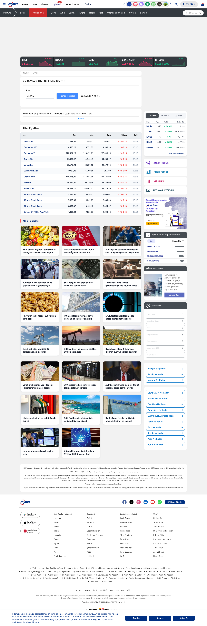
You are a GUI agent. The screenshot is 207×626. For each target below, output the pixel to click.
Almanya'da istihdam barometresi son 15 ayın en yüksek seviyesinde (122, 251)
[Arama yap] (176, 4)
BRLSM (149, 126)
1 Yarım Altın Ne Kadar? (132, 575)
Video (56, 552)
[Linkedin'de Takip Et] (145, 502)
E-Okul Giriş (158, 535)
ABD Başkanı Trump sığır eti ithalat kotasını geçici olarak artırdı (122, 386)
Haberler (57, 518)
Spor (56, 547)
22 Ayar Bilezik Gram (33, 206)
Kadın (56, 531)
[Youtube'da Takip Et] (153, 502)
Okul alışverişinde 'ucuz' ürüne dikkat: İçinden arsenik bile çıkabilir (79, 251)
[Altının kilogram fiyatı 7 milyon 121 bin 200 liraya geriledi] (81, 437)
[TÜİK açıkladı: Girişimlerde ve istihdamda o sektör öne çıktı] (81, 302)
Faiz (101, 12)
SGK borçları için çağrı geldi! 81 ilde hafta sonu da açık (79, 284)
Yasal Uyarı (120, 590)
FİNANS (7, 12)
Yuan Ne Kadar (155, 438)
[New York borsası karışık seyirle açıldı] (40, 437)
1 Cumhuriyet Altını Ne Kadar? (160, 575)
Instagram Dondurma (162, 539)
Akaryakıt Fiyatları (156, 368)
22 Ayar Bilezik (85, 575)
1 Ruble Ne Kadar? (70, 578)
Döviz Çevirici (157, 305)
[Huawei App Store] (30, 531)
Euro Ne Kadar (155, 427)
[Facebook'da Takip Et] (124, 502)
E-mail (89, 543)
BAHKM (149, 147)
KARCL (149, 137)
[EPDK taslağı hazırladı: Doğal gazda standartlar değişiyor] (122, 302)
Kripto (82, 12)
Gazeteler (91, 539)
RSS (128, 590)
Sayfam (143, 12)
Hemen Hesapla (67, 95)
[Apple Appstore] (30, 523)
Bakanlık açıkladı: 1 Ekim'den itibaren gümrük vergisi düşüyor (121, 350)
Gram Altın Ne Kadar (158, 398)
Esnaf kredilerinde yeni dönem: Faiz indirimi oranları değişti (38, 386)
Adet (28, 90)
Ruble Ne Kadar (155, 444)
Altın (62, 12)
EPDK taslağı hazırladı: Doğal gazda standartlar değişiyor (119, 317)
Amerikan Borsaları (116, 12)
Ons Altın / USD (30, 147)
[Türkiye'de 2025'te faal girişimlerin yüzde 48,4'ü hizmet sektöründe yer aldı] (122, 269)
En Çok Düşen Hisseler (92, 578)
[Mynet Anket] (129, 4)
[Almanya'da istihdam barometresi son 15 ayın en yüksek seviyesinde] (122, 236)
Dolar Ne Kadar (155, 421)
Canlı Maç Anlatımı (95, 535)
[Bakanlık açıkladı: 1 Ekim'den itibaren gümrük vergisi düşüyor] (122, 335)
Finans (56, 522)
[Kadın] (166, 4)
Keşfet (122, 556)
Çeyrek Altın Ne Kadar (158, 392)
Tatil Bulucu (158, 526)
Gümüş (72, 12)
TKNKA (149, 131)
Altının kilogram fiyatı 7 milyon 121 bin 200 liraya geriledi (79, 452)
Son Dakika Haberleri (63, 514)
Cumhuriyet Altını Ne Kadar (161, 415)
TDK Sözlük (158, 547)
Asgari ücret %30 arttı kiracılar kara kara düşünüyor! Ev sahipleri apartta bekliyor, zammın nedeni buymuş (125, 568)
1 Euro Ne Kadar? (50, 578)
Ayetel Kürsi (158, 552)
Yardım (87, 590)
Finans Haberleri (116, 571)
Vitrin (89, 526)
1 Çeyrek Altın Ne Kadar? (107, 575)
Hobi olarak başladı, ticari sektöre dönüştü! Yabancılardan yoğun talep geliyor (39, 251)
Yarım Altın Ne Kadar (158, 410)
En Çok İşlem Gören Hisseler (141, 578)
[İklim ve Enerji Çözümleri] (159, 4)
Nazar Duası (158, 556)
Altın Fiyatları (126, 535)
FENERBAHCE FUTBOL (155, 256)
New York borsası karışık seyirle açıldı (38, 452)
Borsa (22, 12)
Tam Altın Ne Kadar (157, 404)
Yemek (56, 526)
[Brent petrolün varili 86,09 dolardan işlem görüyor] (40, 335)
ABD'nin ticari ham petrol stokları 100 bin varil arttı (80, 350)
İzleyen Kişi (176, 241)
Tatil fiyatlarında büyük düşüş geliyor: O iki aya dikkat (78, 419)
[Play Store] (30, 515)
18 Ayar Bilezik (68, 575)
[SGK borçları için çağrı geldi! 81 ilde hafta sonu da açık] (81, 269)
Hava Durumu (126, 552)
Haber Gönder (176, 502)
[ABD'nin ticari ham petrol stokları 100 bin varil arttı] (81, 335)
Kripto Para (125, 531)
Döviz (53, 12)
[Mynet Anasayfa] (13, 3)
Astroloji (90, 522)
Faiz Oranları (107, 581)
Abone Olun (174, 295)
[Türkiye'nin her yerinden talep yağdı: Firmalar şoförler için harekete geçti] (40, 269)
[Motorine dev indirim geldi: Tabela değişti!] (40, 404)
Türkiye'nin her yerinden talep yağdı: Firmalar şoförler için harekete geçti (37, 284)
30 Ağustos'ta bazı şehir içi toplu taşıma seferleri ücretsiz (80, 386)
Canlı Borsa (125, 518)
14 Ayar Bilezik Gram (33, 194)
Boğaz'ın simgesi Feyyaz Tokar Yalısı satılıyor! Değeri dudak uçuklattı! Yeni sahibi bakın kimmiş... (63, 571)
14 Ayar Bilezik (51, 575)
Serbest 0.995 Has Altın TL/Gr (36, 212)
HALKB (149, 142)
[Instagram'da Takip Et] (138, 502)
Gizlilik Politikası (106, 590)
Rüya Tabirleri (126, 547)
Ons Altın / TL (30, 153)
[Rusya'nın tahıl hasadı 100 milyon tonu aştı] (40, 302)
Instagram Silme (160, 543)
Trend (56, 539)
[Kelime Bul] (147, 4)
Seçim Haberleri (93, 531)
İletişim (79, 590)
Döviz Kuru (176, 578)
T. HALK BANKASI (153, 261)
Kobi (89, 552)
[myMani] (57, 4)
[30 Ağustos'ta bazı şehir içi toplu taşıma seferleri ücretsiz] (81, 371)
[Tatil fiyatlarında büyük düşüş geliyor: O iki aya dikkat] (81, 404)
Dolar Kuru (125, 539)
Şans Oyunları (93, 547)
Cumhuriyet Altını (31, 171)
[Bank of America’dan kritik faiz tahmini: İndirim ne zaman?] (122, 404)
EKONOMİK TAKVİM (163, 190)
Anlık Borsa (38, 12)
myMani (132, 12)
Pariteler (94, 581)
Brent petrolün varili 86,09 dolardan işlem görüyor (36, 350)
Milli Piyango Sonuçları (163, 531)
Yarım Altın (28, 165)
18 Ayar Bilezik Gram (33, 200)
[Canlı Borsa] (153, 4)
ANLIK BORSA (161, 163)
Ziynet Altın (29, 188)
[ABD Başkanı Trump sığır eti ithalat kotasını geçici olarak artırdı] (122, 371)
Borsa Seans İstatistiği (129, 514)
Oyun (155, 514)
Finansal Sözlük (126, 522)
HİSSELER (158, 181)
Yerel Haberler (60, 556)
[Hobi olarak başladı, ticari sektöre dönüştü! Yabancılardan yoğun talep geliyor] (40, 236)
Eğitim (56, 543)
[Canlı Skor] (141, 4)
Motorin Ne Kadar (156, 380)
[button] (4, 4)
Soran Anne (158, 522)
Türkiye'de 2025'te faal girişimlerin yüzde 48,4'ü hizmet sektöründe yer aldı (121, 284)
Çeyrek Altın (29, 159)
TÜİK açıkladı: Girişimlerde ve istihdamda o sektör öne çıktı (78, 317)
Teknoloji (91, 514)
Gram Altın (28, 141)
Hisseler (123, 526)
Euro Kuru (124, 543)
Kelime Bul (158, 518)
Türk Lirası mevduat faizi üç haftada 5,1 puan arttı (54, 568)
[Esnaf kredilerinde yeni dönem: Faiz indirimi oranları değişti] (40, 371)
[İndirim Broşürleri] (135, 4)
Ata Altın (27, 182)
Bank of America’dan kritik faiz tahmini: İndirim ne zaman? (120, 419)
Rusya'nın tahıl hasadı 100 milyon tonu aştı (39, 317)
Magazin (57, 535)
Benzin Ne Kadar (156, 374)
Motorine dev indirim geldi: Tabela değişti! (39, 419)
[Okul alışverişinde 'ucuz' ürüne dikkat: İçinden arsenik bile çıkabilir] (81, 236)
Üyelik (95, 590)
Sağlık (89, 518)
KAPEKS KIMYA (152, 251)
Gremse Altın (29, 177)
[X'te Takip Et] (131, 502)
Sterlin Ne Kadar (156, 433)
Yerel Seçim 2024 (134, 571)
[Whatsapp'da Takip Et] (160, 502)
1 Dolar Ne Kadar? (31, 578)
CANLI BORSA (160, 172)
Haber (92, 12)
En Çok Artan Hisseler (115, 578)
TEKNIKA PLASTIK (153, 246)
